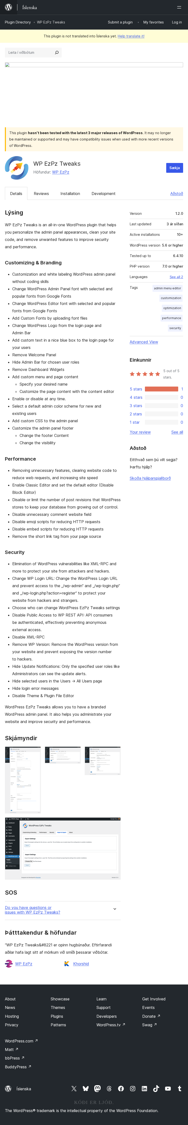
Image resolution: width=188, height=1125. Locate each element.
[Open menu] (180, 7)
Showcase (60, 998)
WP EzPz (60, 172)
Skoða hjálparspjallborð (150, 478)
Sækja (174, 168)
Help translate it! (131, 36)
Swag (149, 1024)
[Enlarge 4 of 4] (114, 824)
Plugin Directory (18, 22)
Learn (101, 998)
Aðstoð (176, 193)
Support (103, 1007)
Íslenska (23, 1088)
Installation (70, 193)
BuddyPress (18, 1066)
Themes (58, 1007)
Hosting (12, 1016)
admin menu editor (167, 288)
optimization (172, 308)
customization (171, 298)
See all (177, 432)
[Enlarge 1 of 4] (34, 753)
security (175, 328)
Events (148, 1007)
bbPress (15, 1058)
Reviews (41, 193)
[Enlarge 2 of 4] (74, 753)
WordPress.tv (111, 1024)
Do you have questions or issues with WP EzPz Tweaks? (32, 910)
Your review (140, 432)
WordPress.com (21, 1040)
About (10, 998)
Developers (106, 1016)
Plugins (57, 1016)
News (10, 1007)
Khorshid (81, 963)
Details (16, 193)
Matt (12, 1049)
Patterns (58, 1024)
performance (171, 318)
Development (104, 193)
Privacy (11, 1024)
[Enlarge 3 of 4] (114, 753)
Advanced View (144, 341)
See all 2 (176, 277)
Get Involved (154, 998)
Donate (151, 1016)
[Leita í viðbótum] (57, 52)
